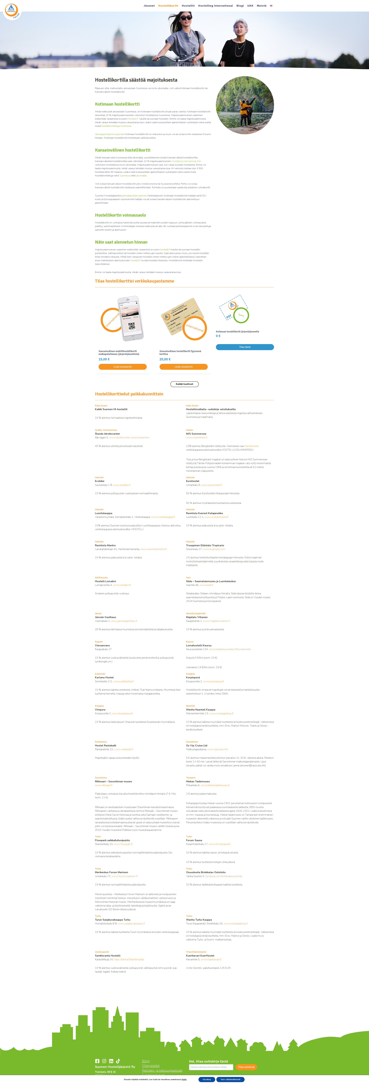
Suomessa (124, 175)
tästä (184, 1079)
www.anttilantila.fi (124, 681)
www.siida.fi (206, 585)
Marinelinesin (251, 446)
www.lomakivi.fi (122, 585)
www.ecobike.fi (121, 485)
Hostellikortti (168, 5)
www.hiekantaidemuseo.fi (215, 785)
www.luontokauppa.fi (163, 517)
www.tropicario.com (214, 549)
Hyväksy (207, 1079)
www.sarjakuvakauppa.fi (131, 923)
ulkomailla (141, 175)
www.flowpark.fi (123, 844)
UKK (250, 5)
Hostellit (188, 5)
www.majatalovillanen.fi (216, 621)
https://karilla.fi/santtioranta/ (129, 959)
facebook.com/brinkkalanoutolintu (223, 876)
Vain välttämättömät (230, 1079)
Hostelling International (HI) (186, 161)
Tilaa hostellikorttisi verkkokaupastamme (134, 281)
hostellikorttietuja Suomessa (116, 126)
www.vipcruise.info (217, 749)
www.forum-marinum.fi (125, 876)
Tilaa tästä (245, 347)
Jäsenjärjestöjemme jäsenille (109, 134)
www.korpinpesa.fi (213, 681)
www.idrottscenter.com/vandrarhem (129, 437)
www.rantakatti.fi (123, 749)
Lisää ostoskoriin (123, 366)
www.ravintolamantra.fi (154, 549)
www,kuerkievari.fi (211, 959)
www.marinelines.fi (196, 437)
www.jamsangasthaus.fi (124, 621)
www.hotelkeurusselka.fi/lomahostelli (230, 649)
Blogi (240, 5)
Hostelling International (215, 5)
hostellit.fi (133, 118)
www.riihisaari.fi (103, 785)
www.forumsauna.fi (219, 844)
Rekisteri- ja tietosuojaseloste (162, 1070)
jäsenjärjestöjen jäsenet (134, 195)
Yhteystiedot (151, 1066)
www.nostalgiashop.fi (221, 713)
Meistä (262, 5)
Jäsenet (149, 5)
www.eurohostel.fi (211, 485)
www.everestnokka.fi (216, 517)
